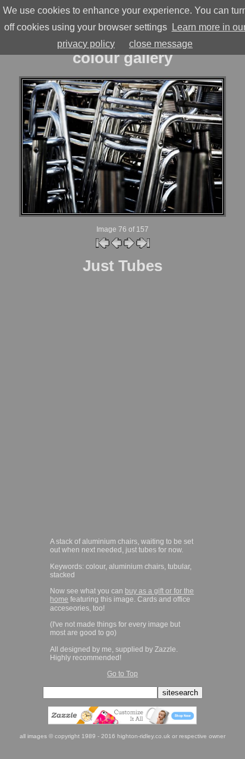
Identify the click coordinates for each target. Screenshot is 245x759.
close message (161, 44)
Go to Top (122, 673)
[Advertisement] (122, 407)
